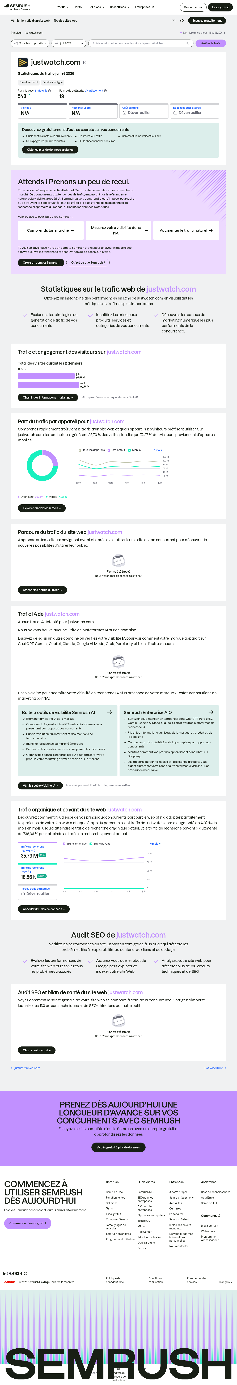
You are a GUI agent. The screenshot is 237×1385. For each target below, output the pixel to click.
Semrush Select (179, 1219)
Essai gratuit (220, 7)
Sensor (142, 1248)
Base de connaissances (215, 1192)
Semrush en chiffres (118, 1234)
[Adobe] (9, 1282)
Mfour (141, 1226)
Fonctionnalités (115, 1197)
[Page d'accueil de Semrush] (17, 7)
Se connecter (193, 7)
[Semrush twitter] (25, 1273)
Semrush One (114, 1192)
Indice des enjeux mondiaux (180, 1227)
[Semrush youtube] (17, 1273)
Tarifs (78, 7)
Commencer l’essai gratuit (27, 1223)
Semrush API (209, 1203)
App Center (145, 1231)
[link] (30, 20)
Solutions (95, 7)
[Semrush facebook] (21, 1273)
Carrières (175, 1208)
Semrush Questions (181, 1197)
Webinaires (208, 1231)
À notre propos (178, 1192)
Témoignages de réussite (116, 1227)
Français (224, 1282)
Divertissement (29, 82)
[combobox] (136, 43)
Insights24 (144, 1221)
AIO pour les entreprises (145, 1208)
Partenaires (176, 1214)
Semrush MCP (146, 1192)
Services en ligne (53, 82)
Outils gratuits (146, 1242)
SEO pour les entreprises (145, 1199)
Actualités (175, 1203)
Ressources (118, 7)
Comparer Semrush (118, 1219)
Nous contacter (178, 1246)
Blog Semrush (209, 1225)
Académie (207, 1197)
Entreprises (142, 7)
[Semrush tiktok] (13, 1273)
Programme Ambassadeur (210, 1238)
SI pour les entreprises (151, 1215)
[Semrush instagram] (9, 1273)
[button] (173, 21)
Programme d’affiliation (120, 1239)
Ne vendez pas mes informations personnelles (181, 1237)
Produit (60, 7)
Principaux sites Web (150, 1237)
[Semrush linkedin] (5, 1273)
